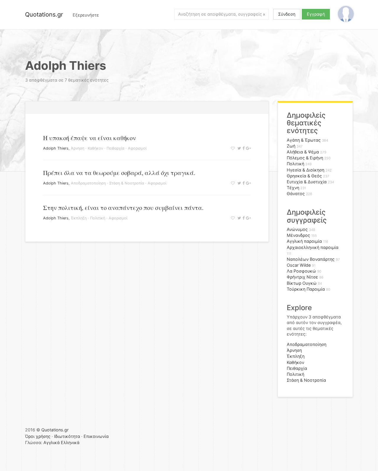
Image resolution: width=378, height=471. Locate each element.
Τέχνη (293, 187)
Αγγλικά (51, 442)
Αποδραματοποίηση (88, 183)
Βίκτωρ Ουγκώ (302, 283)
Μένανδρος (298, 235)
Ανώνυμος (297, 229)
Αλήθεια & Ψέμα (303, 151)
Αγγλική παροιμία (304, 241)
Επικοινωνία (96, 436)
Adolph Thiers (56, 148)
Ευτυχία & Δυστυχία (307, 181)
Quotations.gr (44, 14)
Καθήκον (95, 148)
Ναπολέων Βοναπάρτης (311, 259)
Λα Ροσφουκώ (301, 270)
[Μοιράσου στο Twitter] (238, 148)
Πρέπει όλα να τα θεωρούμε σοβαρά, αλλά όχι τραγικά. (119, 173)
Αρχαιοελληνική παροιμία (312, 247)
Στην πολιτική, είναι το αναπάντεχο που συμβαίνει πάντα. (123, 207)
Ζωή (291, 145)
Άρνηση (77, 148)
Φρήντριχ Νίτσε (302, 276)
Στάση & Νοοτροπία (126, 183)
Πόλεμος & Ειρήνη (305, 157)
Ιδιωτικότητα (67, 436)
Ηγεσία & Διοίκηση (305, 169)
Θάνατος (296, 193)
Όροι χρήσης (37, 436)
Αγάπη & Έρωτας (304, 140)
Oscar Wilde (299, 265)
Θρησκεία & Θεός (304, 175)
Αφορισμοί (137, 148)
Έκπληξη (79, 218)
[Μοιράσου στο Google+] (248, 148)
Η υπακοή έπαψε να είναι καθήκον (89, 138)
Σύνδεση (286, 14)
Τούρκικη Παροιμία (306, 289)
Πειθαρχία (115, 148)
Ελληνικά (70, 442)
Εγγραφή (316, 14)
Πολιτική (97, 218)
